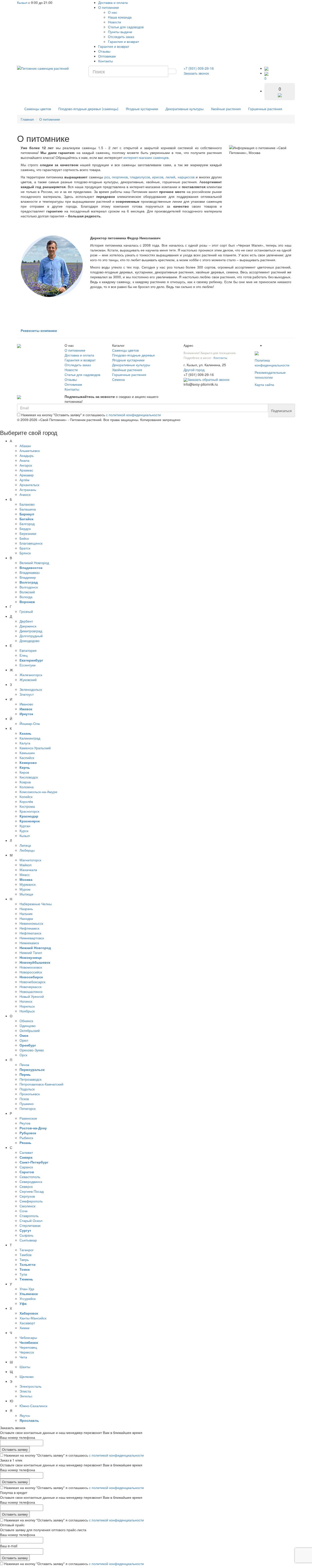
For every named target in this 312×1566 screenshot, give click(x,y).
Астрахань (28, 489)
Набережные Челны (36, 903)
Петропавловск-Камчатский (41, 1084)
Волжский (27, 591)
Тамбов (25, 1254)
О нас (112, 12)
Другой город (194, 369)
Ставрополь (29, 1215)
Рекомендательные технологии (270, 375)
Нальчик (26, 913)
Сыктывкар (28, 1240)
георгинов (120, 176)
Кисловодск (29, 777)
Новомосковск (31, 967)
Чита (23, 1357)
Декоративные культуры (185, 108)
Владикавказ (29, 572)
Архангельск (29, 484)
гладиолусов (140, 176)
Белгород (27, 523)
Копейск (26, 796)
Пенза (24, 1064)
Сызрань (26, 1235)
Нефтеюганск (30, 933)
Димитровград (31, 630)
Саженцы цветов (37, 108)
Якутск (25, 1415)
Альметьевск (30, 450)
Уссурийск (28, 1298)
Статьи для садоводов (126, 26)
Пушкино (27, 1103)
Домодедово (29, 640)
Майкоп (26, 864)
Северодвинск (31, 1181)
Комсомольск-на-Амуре (38, 791)
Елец (24, 655)
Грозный (26, 611)
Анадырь (27, 455)
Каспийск (27, 757)
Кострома (27, 806)
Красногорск (29, 811)
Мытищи (26, 894)
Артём (24, 479)
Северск (26, 1186)
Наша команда (120, 17)
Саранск (26, 1166)
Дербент (26, 621)
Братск (25, 548)
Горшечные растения (265, 108)
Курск (24, 830)
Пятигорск (28, 1108)
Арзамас (26, 470)
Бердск (25, 528)
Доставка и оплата (113, 2)
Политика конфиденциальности (272, 362)
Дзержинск (28, 626)
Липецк (25, 845)
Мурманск (28, 884)
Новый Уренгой (32, 996)
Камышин (27, 752)
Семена (118, 379)
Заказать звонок (196, 73)
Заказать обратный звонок (208, 379)
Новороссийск (31, 972)
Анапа (24, 460)
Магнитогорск (30, 859)
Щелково (27, 1376)
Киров (24, 772)
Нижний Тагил (31, 952)
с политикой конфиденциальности (133, 414)
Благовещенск (31, 543)
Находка (26, 918)
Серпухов (27, 1196)
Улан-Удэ (27, 1288)
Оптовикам (107, 56)
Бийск (24, 538)
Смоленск (27, 1205)
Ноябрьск (27, 1011)
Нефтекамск (29, 928)
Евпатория (28, 650)
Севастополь (30, 1176)
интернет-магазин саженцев (145, 157)
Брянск (25, 552)
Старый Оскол (31, 1220)
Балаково (27, 504)
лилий (170, 176)
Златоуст (27, 694)
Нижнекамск (29, 942)
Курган (25, 825)
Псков (24, 1098)
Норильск (27, 1006)
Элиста (25, 1391)
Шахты (25, 1366)
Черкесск (27, 1352)
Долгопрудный (31, 635)
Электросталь (30, 1386)
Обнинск (26, 1020)
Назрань (26, 908)
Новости (114, 21)
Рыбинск (26, 1137)
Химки (24, 1327)
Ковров (25, 781)
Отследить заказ (121, 36)
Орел (24, 1040)
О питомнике (108, 7)
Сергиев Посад (32, 1191)
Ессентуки (28, 665)
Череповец (28, 1347)
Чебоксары (28, 1337)
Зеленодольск (31, 689)
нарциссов (186, 176)
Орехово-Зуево (32, 1049)
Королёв (26, 801)
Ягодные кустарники (142, 108)
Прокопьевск (30, 1093)
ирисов (157, 176)
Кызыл (22, 2)
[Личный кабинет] (266, 68)
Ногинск (26, 1001)
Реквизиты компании (39, 330)
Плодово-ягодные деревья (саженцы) (88, 108)
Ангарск (26, 465)
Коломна (27, 786)
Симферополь (31, 1201)
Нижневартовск (32, 937)
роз (107, 176)
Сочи (24, 1210)
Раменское (28, 1118)
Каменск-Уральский (35, 747)
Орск (23, 1054)
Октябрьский (30, 1030)
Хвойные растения (226, 108)
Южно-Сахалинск (33, 1405)
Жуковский (28, 679)
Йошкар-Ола (30, 723)
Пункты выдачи (120, 31)
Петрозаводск (30, 1079)
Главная (27, 119)
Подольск (27, 1088)
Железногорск (31, 674)
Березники (28, 533)
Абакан (25, 445)
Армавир (27, 474)
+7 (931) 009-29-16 (199, 68)
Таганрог (27, 1249)
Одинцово (28, 1025)
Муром (25, 889)
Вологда (26, 596)
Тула (23, 1274)
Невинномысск (31, 923)
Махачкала (28, 869)
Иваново (26, 703)
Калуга (25, 742)
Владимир (28, 577)
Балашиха (28, 509)
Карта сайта (264, 384)
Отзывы (104, 51)
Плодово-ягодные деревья (133, 355)
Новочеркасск (30, 986)
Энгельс (26, 1395)
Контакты (105, 60)
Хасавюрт (27, 1322)
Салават (26, 1152)
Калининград (30, 738)
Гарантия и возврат (123, 41)
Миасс (25, 874)
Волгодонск (29, 587)
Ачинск (25, 494)
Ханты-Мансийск (33, 1318)
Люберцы (27, 850)
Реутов (25, 1123)
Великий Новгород (34, 562)
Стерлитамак (30, 1225)
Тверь (24, 1259)
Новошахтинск (31, 991)
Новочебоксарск (32, 981)
